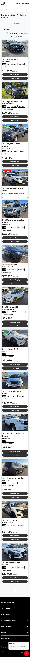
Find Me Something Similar (15, 197)
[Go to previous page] (11, 590)
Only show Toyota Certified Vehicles (18, 33)
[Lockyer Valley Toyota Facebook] (2, 652)
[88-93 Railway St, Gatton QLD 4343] (7, 9)
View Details (15, 78)
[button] (27, 9)
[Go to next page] (19, 590)
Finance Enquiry (15, 74)
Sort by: (13, 36)
